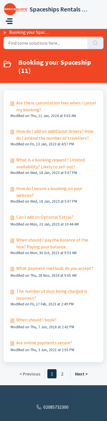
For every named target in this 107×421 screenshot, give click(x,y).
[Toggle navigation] (9, 21)
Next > (81, 374)
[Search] (95, 43)
